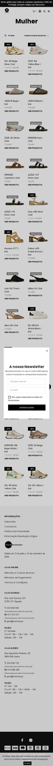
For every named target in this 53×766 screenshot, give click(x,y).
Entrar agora (27, 407)
